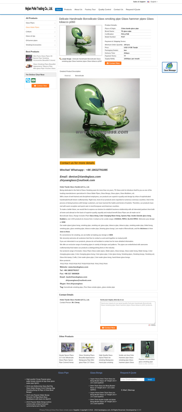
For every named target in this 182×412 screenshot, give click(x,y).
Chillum (28, 32)
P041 (97, 264)
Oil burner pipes (31, 40)
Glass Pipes (30, 23)
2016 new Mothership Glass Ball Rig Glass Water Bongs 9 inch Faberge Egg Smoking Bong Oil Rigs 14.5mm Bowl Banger (40, 389)
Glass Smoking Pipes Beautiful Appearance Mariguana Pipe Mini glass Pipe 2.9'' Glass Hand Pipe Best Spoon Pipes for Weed (87, 361)
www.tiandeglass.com (78, 267)
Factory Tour (90, 9)
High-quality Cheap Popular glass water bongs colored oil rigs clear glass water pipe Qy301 (40, 381)
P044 (106, 264)
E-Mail (124, 390)
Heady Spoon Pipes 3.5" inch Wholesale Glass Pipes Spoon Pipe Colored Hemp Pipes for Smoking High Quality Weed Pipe (67, 361)
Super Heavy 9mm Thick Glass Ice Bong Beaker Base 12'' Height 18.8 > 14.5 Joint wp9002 (103, 395)
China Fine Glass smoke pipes (62, 410)
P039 (88, 264)
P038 (84, 264)
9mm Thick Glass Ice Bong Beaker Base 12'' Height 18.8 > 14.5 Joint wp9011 (102, 388)
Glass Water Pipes (32, 27)
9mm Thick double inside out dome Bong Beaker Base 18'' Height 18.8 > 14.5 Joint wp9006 (103, 402)
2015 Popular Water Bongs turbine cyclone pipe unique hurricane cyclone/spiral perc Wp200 (38, 404)
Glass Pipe (63, 373)
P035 (71, 264)
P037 (80, 264)
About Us (78, 9)
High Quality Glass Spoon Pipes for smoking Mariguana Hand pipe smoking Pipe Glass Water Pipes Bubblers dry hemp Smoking (107, 362)
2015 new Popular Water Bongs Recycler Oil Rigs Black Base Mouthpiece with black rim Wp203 (38, 397)
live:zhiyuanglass (75, 284)
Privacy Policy (45, 410)
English (153, 2)
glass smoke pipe (108, 287)
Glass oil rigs (30, 36)
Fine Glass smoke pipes (92, 287)
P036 (75, 264)
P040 (92, 264)
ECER (139, 410)
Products (68, 9)
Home (58, 9)
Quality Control (104, 9)
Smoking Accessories (33, 45)
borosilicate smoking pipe (73, 287)
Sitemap (131, 390)
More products (65, 260)
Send (150, 380)
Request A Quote (133, 9)
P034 (66, 264)
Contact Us (118, 9)
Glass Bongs (96, 373)
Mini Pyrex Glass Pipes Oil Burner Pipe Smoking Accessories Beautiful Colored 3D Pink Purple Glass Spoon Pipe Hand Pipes (44, 60)
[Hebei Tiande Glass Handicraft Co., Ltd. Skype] (61, 306)
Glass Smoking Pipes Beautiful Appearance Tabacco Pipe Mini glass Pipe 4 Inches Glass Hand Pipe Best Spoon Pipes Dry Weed (44, 68)
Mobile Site (126, 393)
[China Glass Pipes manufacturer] (39, 9)
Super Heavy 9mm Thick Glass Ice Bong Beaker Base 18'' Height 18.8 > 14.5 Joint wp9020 (103, 381)
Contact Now (114, 63)
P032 (62, 264)
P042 (101, 264)
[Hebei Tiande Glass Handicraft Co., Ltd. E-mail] (64, 306)
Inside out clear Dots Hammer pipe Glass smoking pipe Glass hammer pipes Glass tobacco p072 (126, 360)
